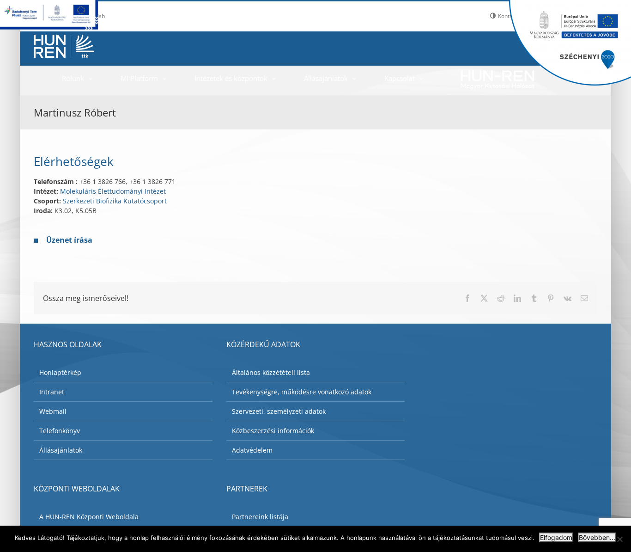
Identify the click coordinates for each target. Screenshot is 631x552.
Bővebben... (597, 537)
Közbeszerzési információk (273, 430)
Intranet (51, 391)
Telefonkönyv (59, 430)
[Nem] (619, 539)
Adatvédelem (252, 450)
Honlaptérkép (60, 372)
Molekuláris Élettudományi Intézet (113, 191)
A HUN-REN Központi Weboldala (89, 516)
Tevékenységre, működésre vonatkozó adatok (301, 391)
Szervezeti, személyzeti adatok (279, 411)
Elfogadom (556, 537)
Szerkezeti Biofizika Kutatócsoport (115, 200)
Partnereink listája (260, 516)
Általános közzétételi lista (271, 372)
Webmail (53, 411)
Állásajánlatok (60, 450)
